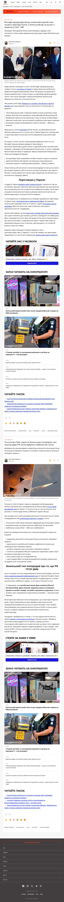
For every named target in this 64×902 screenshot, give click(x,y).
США (30, 431)
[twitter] (32, 886)
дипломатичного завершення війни (30, 201)
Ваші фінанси (30, 894)
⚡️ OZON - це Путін (37, 11)
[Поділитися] (54, 42)
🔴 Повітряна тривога (22, 11)
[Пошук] (56, 2)
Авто (37, 894)
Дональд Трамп (52, 431)
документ (55, 213)
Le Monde (22, 130)
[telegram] (36, 886)
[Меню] (60, 2)
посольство (20, 827)
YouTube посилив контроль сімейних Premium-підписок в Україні (25, 379)
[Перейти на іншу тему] (51, 2)
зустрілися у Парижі (24, 89)
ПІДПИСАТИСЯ (32, 263)
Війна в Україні (9, 827)
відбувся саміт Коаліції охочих (29, 184)
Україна (13, 2)
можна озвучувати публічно (46, 235)
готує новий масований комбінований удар (21, 576)
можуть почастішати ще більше (22, 619)
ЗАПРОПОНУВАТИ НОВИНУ (32, 842)
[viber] (41, 886)
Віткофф (36, 431)
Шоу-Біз (35, 2)
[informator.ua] (5, 2)
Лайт (40, 2)
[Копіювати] (58, 42)
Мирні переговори (10, 431)
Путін (43, 431)
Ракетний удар (44, 827)
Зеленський (22, 431)
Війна (18, 2)
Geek (41, 894)
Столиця (24, 2)
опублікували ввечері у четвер (31, 518)
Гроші (29, 2)
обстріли (34, 827)
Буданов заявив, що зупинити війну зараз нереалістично (23, 362)
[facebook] (23, 886)
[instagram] (28, 886)
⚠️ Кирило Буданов (51, 11)
